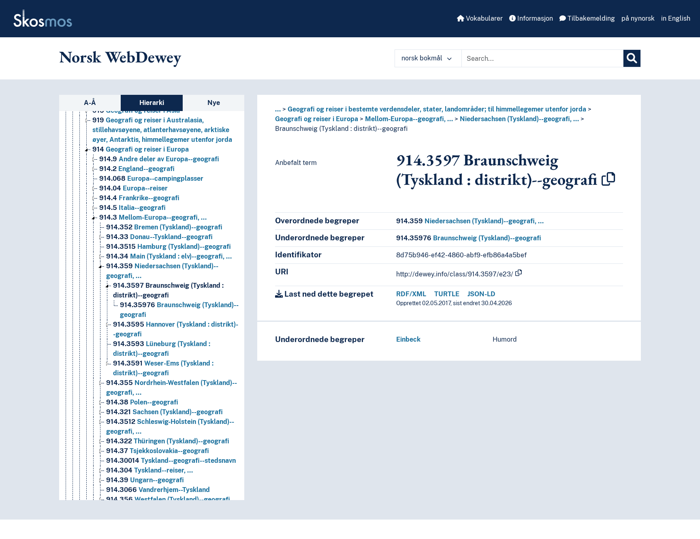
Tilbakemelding (590, 18)
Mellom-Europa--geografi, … (153, 217)
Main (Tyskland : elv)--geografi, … (169, 256)
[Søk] (632, 58)
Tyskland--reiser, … (149, 470)
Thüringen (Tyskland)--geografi (167, 441)
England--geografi (137, 169)
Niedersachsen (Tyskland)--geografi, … (519, 119)
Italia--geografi (132, 208)
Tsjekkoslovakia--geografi (157, 451)
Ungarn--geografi (145, 480)
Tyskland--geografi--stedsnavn (171, 460)
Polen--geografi (142, 402)
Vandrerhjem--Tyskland (158, 490)
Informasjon (534, 18)
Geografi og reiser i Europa (140, 149)
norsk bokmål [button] (422, 58)
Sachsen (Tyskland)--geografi (164, 412)
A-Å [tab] (90, 103)
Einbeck (408, 339)
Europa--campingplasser (151, 178)
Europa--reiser (133, 188)
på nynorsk (638, 18)
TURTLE (446, 294)
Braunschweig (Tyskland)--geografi (468, 238)
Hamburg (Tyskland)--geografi (168, 246)
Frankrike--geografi (139, 198)
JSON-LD (481, 294)
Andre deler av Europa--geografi (159, 159)
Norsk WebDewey (120, 56)
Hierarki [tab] (151, 103)
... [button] (278, 109)
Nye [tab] (213, 103)
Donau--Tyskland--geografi (159, 237)
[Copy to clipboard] (608, 179)
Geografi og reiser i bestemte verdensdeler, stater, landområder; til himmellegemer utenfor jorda (437, 109)
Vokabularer (483, 18)
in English (675, 18)
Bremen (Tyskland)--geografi (164, 227)
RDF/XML (411, 294)
